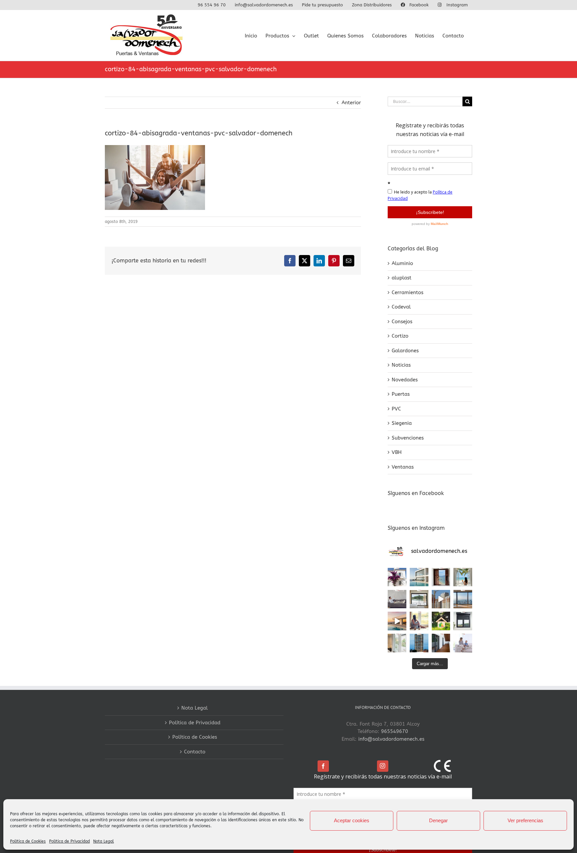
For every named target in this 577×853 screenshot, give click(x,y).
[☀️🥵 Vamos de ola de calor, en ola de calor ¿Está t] (397, 599)
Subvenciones (408, 438)
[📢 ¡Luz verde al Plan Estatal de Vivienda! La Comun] (441, 599)
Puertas (401, 394)
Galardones (405, 351)
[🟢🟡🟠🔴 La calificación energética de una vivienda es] (441, 621)
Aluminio (402, 263)
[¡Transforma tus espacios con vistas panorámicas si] (419, 599)
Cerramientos (407, 292)
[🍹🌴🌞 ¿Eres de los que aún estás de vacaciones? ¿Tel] (462, 577)
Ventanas (403, 467)
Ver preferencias (525, 820)
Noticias (401, 365)
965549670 (394, 731)
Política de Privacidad (69, 841)
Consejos (402, 322)
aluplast (401, 278)
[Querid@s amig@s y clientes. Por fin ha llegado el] (397, 621)
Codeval (401, 307)
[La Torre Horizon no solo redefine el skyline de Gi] (419, 643)
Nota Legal (103, 841)
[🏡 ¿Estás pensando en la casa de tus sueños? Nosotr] (419, 577)
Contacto (194, 752)
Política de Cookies (28, 841)
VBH (397, 452)
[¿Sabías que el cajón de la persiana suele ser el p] (462, 621)
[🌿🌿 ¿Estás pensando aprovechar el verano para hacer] (397, 643)
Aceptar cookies (351, 820)
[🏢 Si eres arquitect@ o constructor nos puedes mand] (462, 599)
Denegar (438, 820)
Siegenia (402, 423)
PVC (396, 409)
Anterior (351, 103)
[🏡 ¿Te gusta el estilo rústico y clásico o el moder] (397, 577)
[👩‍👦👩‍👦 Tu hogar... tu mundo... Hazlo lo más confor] (462, 643)
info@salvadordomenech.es (391, 739)
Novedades (405, 380)
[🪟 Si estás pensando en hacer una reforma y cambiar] (441, 643)
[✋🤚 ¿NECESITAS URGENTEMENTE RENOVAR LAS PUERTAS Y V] (441, 577)
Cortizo (400, 336)
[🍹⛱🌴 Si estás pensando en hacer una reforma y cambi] (419, 621)
